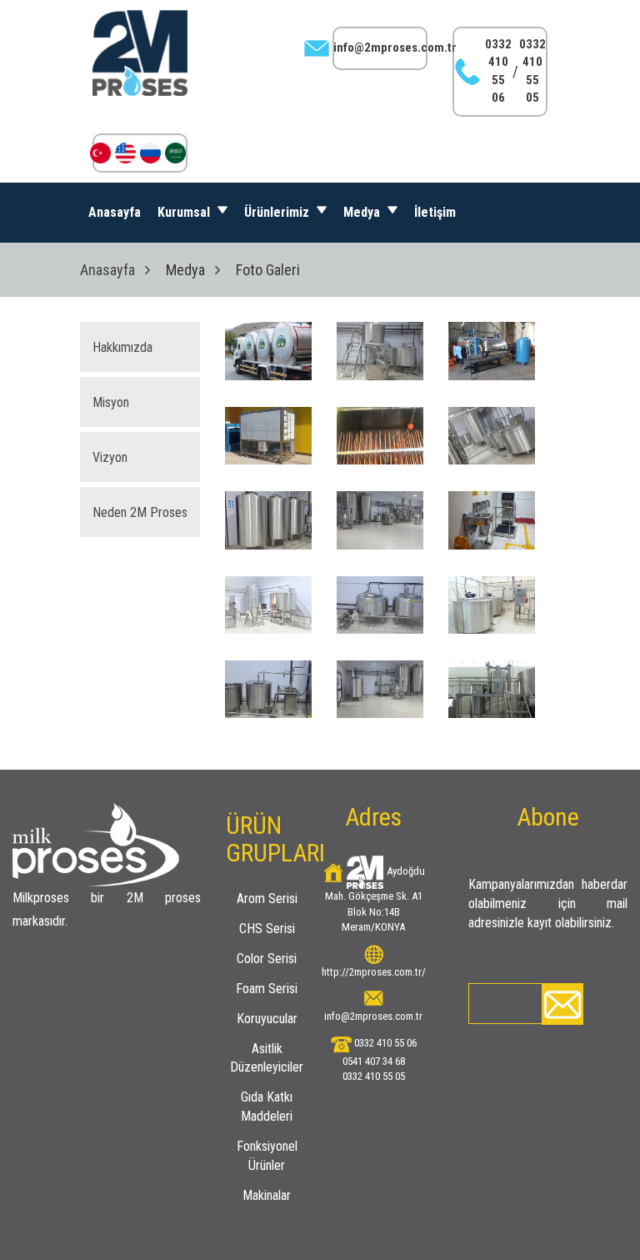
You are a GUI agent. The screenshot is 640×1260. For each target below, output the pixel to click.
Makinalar (266, 1195)
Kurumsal (185, 212)
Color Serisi (267, 958)
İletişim (435, 212)
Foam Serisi (267, 988)
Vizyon (110, 457)
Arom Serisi (267, 898)
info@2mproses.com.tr (395, 47)
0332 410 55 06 (498, 71)
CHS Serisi (267, 928)
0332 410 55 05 (532, 71)
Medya (363, 212)
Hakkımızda (122, 347)
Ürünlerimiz (278, 212)
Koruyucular (267, 1019)
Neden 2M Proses (140, 512)
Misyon (110, 402)
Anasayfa (114, 212)
